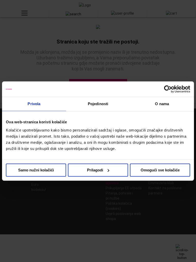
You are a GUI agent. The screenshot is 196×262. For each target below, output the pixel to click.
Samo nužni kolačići (36, 170)
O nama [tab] (162, 104)
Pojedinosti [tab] (98, 104)
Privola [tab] (34, 104)
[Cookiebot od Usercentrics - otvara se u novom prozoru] (167, 89)
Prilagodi (95, 170)
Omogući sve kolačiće (160, 170)
